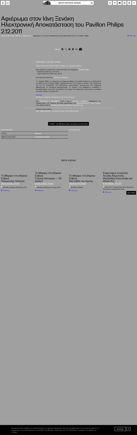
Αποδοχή (120, 429)
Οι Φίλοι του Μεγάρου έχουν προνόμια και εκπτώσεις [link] (68, 124)
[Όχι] (128, 429)
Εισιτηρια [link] (131, 193)
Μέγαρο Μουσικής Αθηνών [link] (11, 36)
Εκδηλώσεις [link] (27, 36)
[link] (3, 3)
